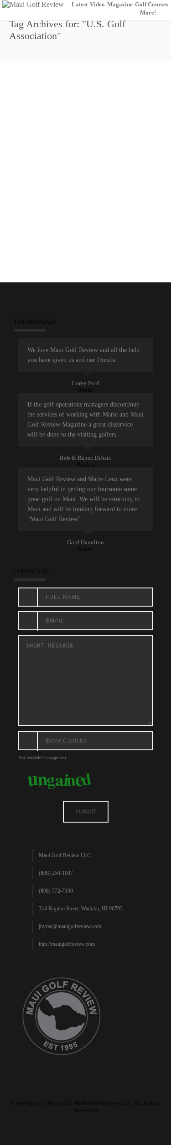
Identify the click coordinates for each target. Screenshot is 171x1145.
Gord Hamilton (85, 542)
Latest (80, 4)
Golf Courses (151, 4)
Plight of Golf (39, 171)
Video (97, 4)
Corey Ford (85, 383)
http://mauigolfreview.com (67, 944)
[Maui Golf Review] (33, 4)
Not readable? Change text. (42, 757)
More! (148, 12)
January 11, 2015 (31, 203)
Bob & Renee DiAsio (86, 457)
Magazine (120, 4)
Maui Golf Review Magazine (84, 203)
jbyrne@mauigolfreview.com (70, 926)
